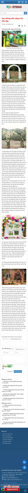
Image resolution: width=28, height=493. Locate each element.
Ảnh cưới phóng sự (7, 435)
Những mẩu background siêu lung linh (13, 385)
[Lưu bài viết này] (25, 25)
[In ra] (22, 25)
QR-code (5, 483)
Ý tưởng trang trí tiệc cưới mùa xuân (12, 405)
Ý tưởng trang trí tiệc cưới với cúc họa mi (14, 418)
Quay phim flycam (7, 441)
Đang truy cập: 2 (12, 483)
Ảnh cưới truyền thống (8, 437)
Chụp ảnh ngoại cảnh (7, 434)
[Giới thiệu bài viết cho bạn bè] (19, 25)
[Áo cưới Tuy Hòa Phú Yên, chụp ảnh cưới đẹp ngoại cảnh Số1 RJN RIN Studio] (14, 7)
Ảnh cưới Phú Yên (7, 443)
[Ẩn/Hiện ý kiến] (12, 349)
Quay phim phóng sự (7, 439)
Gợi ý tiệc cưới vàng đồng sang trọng (13, 381)
